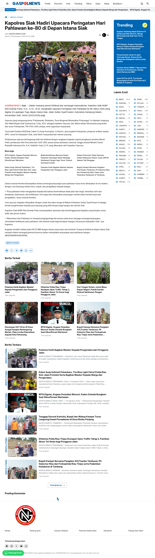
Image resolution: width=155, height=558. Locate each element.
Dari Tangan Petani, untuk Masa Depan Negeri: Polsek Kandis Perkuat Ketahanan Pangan (92, 289)
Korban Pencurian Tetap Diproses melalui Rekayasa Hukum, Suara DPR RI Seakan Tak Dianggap (93, 157)
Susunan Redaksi (61, 531)
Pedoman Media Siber (88, 531)
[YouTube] (21, 546)
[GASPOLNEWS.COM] (26, 3)
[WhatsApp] (26, 250)
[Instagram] (12, 546)
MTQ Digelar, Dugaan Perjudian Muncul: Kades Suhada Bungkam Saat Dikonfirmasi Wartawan (21, 157)
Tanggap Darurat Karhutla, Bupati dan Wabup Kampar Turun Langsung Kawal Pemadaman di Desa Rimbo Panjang (70, 418)
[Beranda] (6, 17)
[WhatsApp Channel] (26, 546)
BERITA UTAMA (12, 243)
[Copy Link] (31, 250)
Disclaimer (108, 531)
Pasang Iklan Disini (135, 531)
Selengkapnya (56, 485)
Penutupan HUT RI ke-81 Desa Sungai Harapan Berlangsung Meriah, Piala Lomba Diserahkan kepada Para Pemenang (20, 331)
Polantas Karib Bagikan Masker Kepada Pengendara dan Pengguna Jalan (57, 168)
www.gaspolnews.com (78, 553)
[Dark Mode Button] (142, 3)
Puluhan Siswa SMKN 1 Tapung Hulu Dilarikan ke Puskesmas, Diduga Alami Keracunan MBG (132, 70)
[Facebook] (7, 250)
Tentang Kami (35, 531)
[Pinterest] (21, 250)
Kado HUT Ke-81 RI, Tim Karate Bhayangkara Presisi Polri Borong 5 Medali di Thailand (131, 80)
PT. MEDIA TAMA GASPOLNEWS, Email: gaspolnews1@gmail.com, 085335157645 (38, 553)
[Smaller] (100, 35)
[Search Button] (147, 3)
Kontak (7, 531)
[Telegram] (16, 250)
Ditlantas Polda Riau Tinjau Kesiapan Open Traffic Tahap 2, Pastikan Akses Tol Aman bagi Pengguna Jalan (55, 291)
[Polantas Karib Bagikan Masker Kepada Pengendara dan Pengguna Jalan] (21, 273)
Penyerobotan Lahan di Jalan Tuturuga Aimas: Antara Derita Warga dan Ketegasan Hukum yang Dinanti (131, 58)
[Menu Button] (7, 3)
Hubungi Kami (15, 553)
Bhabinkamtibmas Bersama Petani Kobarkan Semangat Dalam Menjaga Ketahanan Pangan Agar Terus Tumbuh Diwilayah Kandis (56, 159)
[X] (12, 250)
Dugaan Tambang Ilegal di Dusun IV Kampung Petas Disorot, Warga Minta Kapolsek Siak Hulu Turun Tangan (131, 34)
